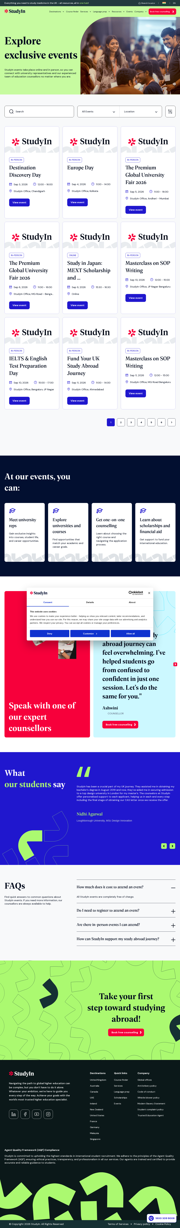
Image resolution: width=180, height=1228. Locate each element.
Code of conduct (146, 1091)
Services (84, 11)
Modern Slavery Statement (151, 1103)
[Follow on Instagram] (48, 1114)
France (93, 1121)
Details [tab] (90, 602)
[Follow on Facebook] (25, 1114)
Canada (94, 1091)
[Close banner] (149, 593)
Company (139, 11)
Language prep (100, 11)
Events (130, 11)
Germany (94, 1127)
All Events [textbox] (87, 111)
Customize (88, 633)
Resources (117, 11)
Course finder (72, 11)
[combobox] (98, 112)
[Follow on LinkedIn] (13, 1114)
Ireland (93, 1103)
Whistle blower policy (148, 1097)
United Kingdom (98, 1079)
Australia (94, 1085)
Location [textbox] (129, 111)
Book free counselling (160, 11)
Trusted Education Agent (151, 1115)
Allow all (130, 633)
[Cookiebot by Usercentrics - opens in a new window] (130, 593)
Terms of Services (118, 1224)
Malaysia (94, 1133)
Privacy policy (142, 1224)
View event (19, 202)
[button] (175, 664)
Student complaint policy (151, 1109)
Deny (49, 633)
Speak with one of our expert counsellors (42, 716)
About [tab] (132, 602)
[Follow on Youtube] (36, 1114)
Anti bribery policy (147, 1085)
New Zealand (96, 1109)
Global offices (145, 1079)
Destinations (55, 11)
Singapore (95, 1139)
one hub (84, 3)
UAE (92, 1097)
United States (97, 1115)
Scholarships (120, 1097)
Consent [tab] (47, 602)
